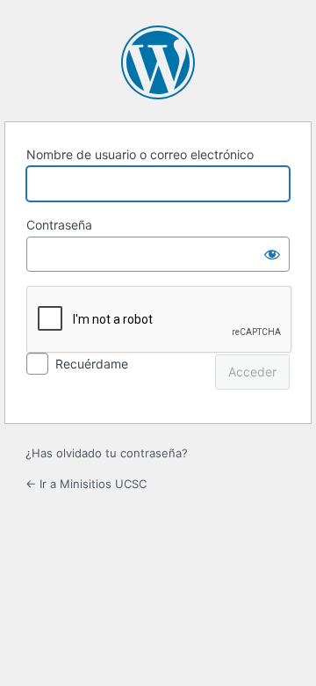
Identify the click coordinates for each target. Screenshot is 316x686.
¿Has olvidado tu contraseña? (106, 453)
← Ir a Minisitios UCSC (86, 484)
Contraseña (59, 224)
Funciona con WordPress (158, 62)
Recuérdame (91, 363)
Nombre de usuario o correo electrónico (140, 154)
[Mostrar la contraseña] (272, 254)
